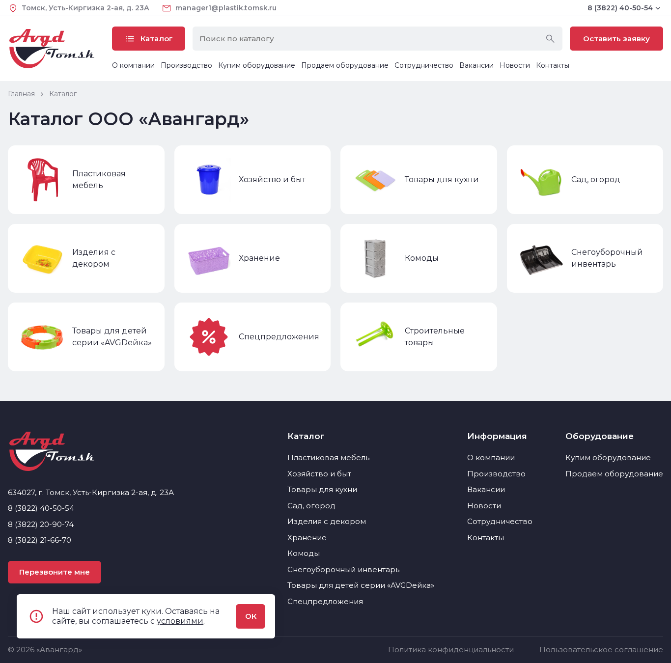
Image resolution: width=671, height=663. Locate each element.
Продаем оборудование (345, 65)
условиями (180, 621)
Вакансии (476, 65)
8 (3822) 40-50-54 (620, 7)
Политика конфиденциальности (451, 649)
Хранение (307, 537)
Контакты (552, 65)
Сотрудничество (423, 65)
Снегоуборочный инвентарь (343, 569)
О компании (133, 65)
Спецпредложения (325, 601)
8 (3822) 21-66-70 (39, 540)
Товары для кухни (322, 489)
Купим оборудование (256, 65)
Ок (250, 616)
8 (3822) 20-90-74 (41, 524)
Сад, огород (311, 505)
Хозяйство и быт (319, 473)
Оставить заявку (616, 38)
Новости (515, 65)
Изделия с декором (326, 521)
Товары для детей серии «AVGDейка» (360, 585)
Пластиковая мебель (328, 457)
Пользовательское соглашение (601, 649)
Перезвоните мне (54, 572)
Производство (186, 65)
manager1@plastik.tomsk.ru (226, 7)
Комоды (303, 553)
